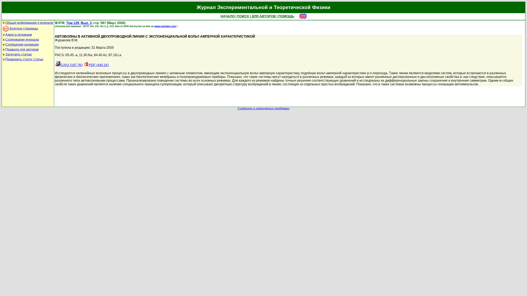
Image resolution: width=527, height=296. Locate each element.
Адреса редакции (18, 34)
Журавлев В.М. (66, 40)
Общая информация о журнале (29, 22)
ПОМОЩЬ (286, 16)
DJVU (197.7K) (71, 65)
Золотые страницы (23, 28)
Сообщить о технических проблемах (263, 108)
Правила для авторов (22, 49)
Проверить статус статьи (24, 59)
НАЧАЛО (227, 16)
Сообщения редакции (22, 44)
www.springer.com (165, 26)
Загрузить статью (18, 54)
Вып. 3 (86, 23)
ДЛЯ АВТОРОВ (264, 16)
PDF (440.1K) (99, 65)
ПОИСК (243, 16)
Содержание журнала (22, 39)
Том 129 (72, 23)
